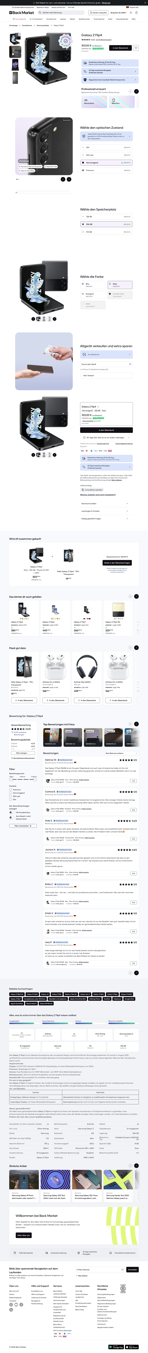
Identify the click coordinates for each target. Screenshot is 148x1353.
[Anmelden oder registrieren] (131, 12)
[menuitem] (51, 19)
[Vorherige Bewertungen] (130, 973)
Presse (11, 1294)
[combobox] (106, 364)
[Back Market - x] (11, 1310)
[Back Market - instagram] (11, 1304)
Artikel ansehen (84, 780)
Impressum (101, 1324)
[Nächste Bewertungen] (136, 973)
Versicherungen (59, 1300)
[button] (65, 41)
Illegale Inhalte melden (105, 1327)
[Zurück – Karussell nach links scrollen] (130, 91)
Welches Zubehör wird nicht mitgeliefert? (98, 495)
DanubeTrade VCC (103, 443)
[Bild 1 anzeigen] (38, 319)
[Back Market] (21, 12)
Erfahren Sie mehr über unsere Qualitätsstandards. (30, 1117)
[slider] (11, 779)
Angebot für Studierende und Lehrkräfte (59, 1309)
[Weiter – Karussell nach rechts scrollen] (136, 91)
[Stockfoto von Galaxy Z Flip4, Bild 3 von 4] (15, 78)
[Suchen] (40, 12)
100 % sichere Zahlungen (62, 1330)
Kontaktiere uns (37, 1291)
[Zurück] (33, 319)
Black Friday (79, 1310)
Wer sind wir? (14, 1291)
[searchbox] (63, 12)
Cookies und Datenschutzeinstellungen (107, 1310)
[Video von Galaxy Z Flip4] (15, 52)
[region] (110, 102)
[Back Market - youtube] (16, 1304)
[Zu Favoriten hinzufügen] (136, 48)
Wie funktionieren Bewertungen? (24, 758)
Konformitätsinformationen (124, 443)
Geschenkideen (81, 1306)
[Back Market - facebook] (21, 1304)
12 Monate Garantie (60, 1297)
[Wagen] (136, 12)
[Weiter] (54, 319)
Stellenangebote (15, 1298)
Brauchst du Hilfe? (118, 12)
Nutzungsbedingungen (106, 1294)
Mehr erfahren (116, 480)
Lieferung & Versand (38, 1298)
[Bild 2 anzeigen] (18, 179)
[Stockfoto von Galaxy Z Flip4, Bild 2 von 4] (15, 65)
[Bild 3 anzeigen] (49, 319)
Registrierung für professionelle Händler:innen (59, 1318)
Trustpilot (12, 1301)
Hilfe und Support (37, 1294)
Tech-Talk (78, 1291)
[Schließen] (145, 3)
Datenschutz (102, 1315)
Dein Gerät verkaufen (61, 1304)
